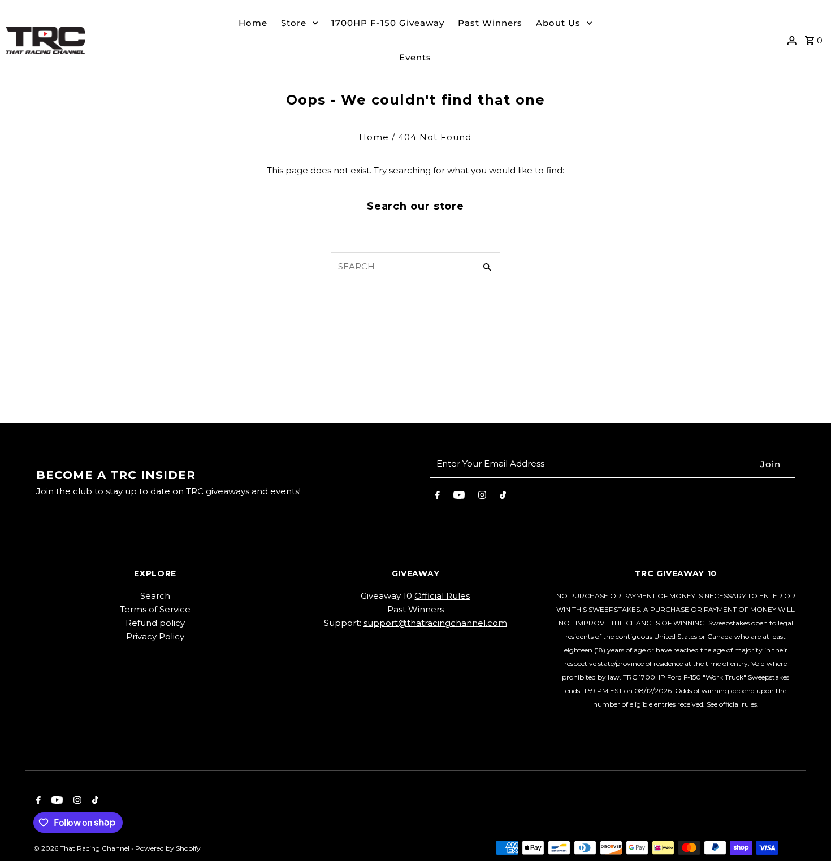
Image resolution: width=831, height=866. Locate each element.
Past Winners (490, 23)
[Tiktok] (503, 497)
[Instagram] (482, 497)
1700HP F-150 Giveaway (387, 23)
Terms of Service (155, 609)
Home (253, 23)
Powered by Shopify (168, 848)
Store (293, 23)
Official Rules (442, 595)
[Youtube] (459, 497)
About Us (558, 23)
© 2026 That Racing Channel (82, 848)
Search (155, 595)
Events (415, 57)
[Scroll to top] (807, 836)
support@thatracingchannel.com (435, 622)
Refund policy (155, 622)
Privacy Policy (155, 636)
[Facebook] (437, 497)
